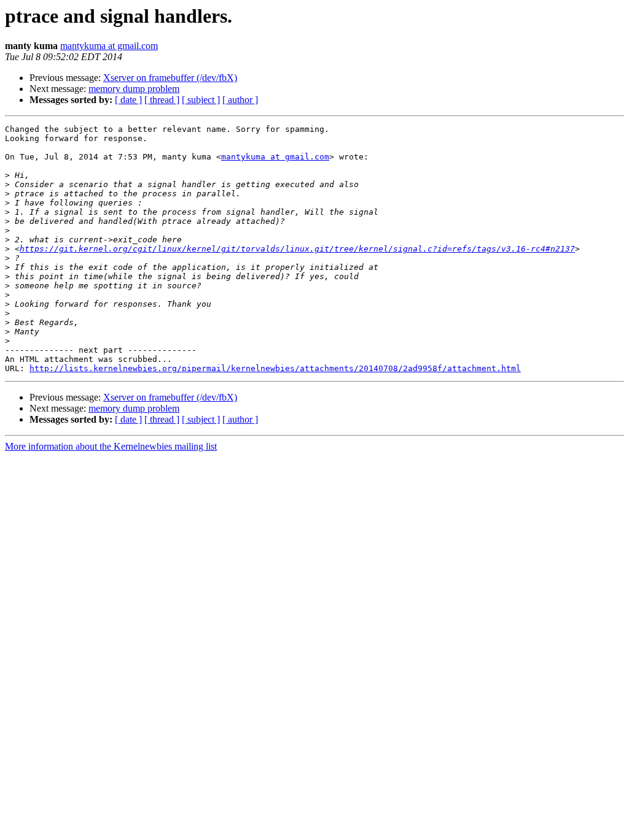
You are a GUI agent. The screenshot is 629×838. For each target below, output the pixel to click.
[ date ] (128, 99)
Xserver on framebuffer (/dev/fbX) (170, 77)
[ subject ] (201, 99)
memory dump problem (133, 88)
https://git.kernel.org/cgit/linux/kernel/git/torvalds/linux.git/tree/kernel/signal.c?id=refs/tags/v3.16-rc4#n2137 (297, 248)
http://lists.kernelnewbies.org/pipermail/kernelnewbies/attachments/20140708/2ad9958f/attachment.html (275, 368)
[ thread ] (161, 99)
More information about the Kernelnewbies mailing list (111, 446)
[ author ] (240, 99)
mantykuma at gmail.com (109, 45)
